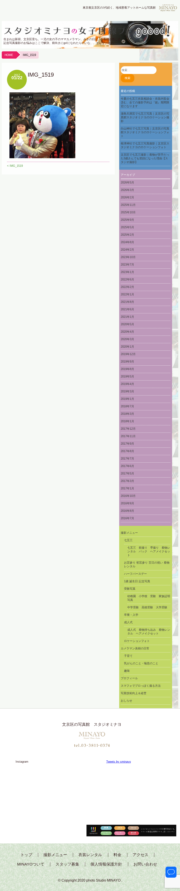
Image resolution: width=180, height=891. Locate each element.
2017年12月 (128, 428)
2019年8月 (127, 369)
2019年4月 (127, 384)
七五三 (128, 540)
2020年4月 (127, 331)
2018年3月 (127, 413)
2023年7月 (127, 264)
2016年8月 (127, 510)
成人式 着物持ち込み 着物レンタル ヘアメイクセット (148, 631)
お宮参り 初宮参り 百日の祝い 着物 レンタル (147, 564)
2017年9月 (127, 443)
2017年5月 (127, 473)
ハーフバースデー (135, 573)
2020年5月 (127, 324)
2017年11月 (128, 436)
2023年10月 (128, 257)
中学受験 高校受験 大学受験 (147, 607)
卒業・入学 (131, 614)
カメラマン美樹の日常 (135, 648)
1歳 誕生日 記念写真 (137, 581)
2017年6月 (127, 466)
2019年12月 (128, 354)
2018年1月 (127, 421)
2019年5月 (127, 376)
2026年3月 (127, 190)
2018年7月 (127, 406)
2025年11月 (128, 205)
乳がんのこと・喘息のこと (141, 663)
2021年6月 (127, 309)
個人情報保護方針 (106, 864)
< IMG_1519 (15, 165)
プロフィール (129, 678)
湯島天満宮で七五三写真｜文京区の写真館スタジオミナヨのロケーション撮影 (145, 117)
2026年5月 (127, 182)
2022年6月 (127, 279)
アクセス (140, 855)
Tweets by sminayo (118, 761)
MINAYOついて (30, 864)
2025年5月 (127, 227)
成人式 (128, 622)
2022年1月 (127, 294)
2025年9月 (127, 219)
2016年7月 (127, 518)
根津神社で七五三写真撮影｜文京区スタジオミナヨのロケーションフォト (145, 145)
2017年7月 (127, 458)
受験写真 (129, 588)
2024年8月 (127, 242)
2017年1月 (127, 488)
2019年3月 (127, 391)
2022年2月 (127, 287)
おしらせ (126, 700)
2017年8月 (127, 451)
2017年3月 (127, 481)
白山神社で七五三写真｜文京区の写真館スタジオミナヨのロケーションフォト (145, 132)
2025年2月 (127, 234)
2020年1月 (127, 346)
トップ (26, 855)
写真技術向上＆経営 (133, 693)
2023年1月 (127, 272)
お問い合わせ (145, 864)
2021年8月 (127, 302)
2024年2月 (127, 249)
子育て (128, 655)
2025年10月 (128, 212)
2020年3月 (127, 339)
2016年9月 (127, 503)
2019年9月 (127, 361)
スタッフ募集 (67, 864)
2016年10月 (128, 496)
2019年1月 (127, 399)
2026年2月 (127, 197)
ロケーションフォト (137, 641)
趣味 (127, 670)
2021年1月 (127, 316)
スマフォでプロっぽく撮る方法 (141, 685)
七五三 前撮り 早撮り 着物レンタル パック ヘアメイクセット (148, 551)
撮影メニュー (129, 532)
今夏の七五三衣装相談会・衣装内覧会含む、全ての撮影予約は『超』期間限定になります (145, 102)
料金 (117, 855)
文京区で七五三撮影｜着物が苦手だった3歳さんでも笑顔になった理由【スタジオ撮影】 (145, 158)
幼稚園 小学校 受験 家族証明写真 (148, 598)
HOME (9, 55)
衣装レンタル (90, 855)
